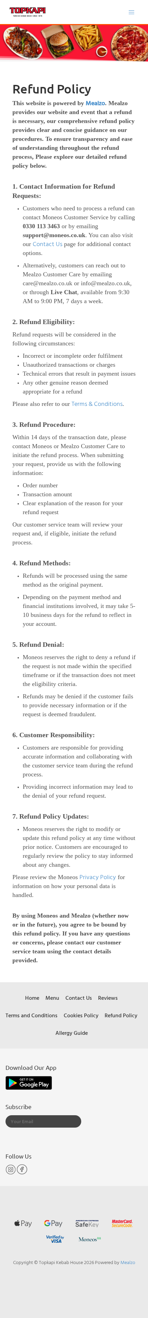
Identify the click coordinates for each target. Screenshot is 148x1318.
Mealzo (95, 103)
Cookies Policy (81, 1015)
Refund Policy (121, 1015)
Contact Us (47, 243)
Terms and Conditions (31, 1015)
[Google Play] (29, 1082)
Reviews (108, 998)
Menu (52, 998)
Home (32, 998)
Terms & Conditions (97, 403)
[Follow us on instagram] (11, 1172)
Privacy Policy (98, 877)
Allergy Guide (71, 1033)
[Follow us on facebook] (22, 1172)
